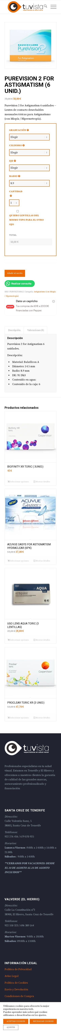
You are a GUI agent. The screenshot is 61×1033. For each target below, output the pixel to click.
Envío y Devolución (16, 989)
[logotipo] (25, 7)
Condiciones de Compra (19, 996)
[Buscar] (43, 7)
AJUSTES (11, 1027)
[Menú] (51, 7)
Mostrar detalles (42, 482)
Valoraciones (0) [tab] (35, 330)
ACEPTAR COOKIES (16, 1021)
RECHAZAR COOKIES (43, 1021)
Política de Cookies (16, 982)
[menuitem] (43, 7)
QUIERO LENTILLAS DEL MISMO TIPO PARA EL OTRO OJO (26, 220)
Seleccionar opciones (19, 482)
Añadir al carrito (15, 273)
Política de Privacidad (18, 969)
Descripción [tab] (14, 330)
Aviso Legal (11, 976)
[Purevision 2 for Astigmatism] (30, 45)
